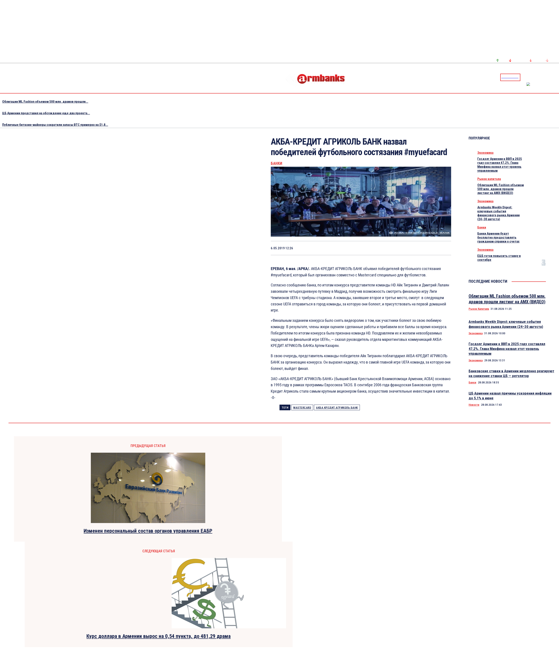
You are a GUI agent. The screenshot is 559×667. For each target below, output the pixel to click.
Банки (276, 163)
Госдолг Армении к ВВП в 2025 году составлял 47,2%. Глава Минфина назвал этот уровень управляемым (499, 165)
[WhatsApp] (381, 248)
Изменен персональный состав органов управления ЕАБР (148, 531)
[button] (524, 77)
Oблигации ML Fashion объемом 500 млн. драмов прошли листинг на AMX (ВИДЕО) (500, 189)
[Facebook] (540, 77)
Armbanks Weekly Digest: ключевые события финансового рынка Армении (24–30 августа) (498, 213)
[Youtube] (551, 77)
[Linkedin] (556, 77)
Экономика (485, 153)
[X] (365, 248)
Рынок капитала (489, 179)
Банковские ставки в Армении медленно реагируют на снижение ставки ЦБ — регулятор (511, 373)
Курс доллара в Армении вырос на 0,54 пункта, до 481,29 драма (158, 636)
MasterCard (302, 407)
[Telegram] (545, 77)
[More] (443, 248)
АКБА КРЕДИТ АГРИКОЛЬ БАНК (337, 407)
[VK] (412, 248)
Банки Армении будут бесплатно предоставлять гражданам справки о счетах (498, 237)
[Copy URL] (428, 248)
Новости (474, 404)
